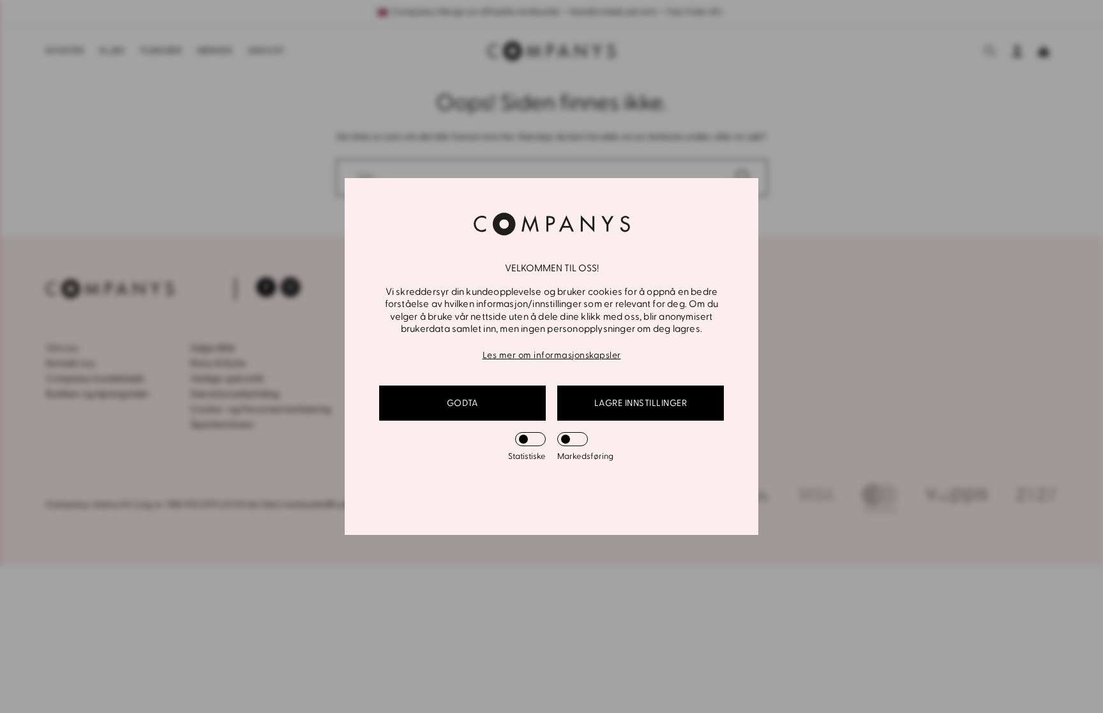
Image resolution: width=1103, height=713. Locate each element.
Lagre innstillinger (640, 403)
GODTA (463, 403)
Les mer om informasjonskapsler (552, 355)
